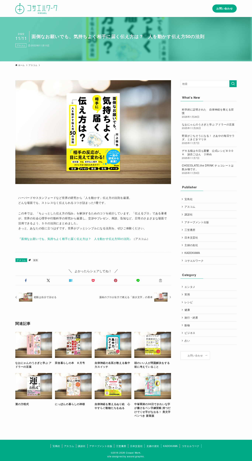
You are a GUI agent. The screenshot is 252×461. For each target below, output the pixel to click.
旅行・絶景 (191, 317)
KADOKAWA (192, 253)
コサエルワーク (194, 260)
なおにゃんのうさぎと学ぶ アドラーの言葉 (208, 126)
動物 (187, 325)
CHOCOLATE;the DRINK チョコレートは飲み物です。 (208, 169)
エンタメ (189, 287)
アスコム (21, 45)
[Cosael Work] (36, 8)
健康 (187, 310)
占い (187, 340)
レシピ (188, 302)
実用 (35, 260)
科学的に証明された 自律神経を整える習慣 (208, 113)
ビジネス (189, 333)
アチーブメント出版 (196, 222)
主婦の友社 (191, 245)
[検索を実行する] (233, 83)
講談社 (188, 214)
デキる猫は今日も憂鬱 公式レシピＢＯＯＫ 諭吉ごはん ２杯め (208, 154)
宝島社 (188, 199)
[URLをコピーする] (160, 280)
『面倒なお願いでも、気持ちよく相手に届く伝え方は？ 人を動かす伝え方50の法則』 (75, 239)
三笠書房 (189, 230)
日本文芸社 (191, 237)
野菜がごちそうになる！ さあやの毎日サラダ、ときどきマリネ (208, 139)
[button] (25, 280)
